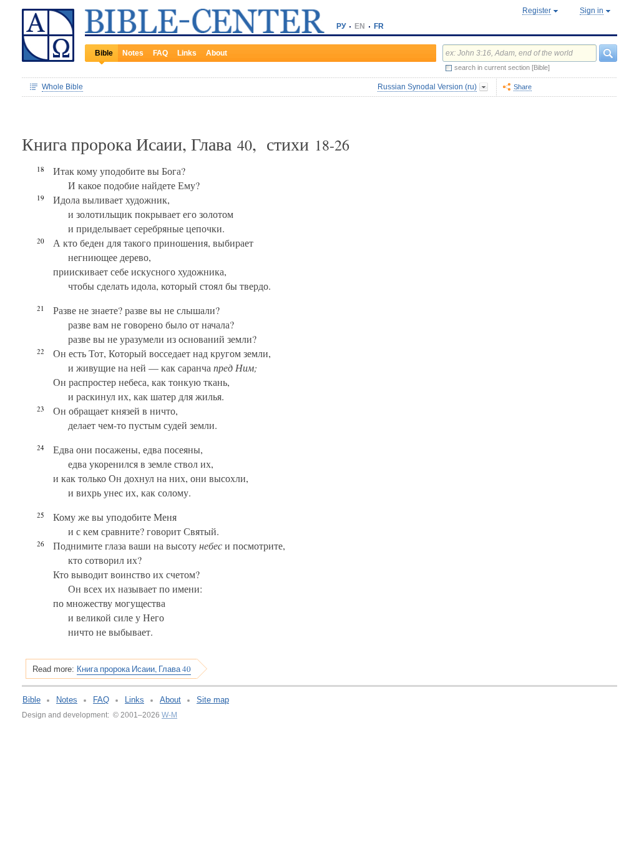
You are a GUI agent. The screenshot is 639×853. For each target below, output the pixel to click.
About (216, 53)
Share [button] (523, 87)
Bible (104, 53)
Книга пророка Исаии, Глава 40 (134, 668)
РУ (341, 26)
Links (187, 53)
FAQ (160, 53)
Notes (133, 53)
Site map (213, 699)
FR (379, 26)
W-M (169, 715)
